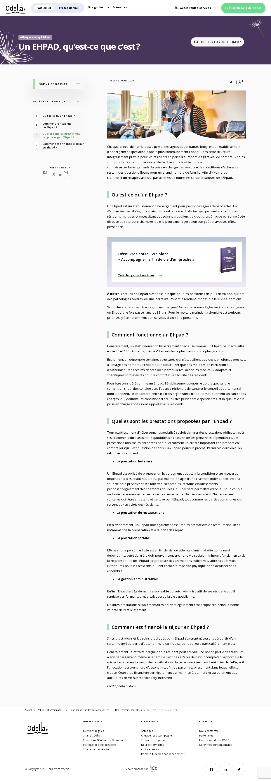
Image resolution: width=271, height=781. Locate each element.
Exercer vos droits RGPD (214, 740)
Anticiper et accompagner (157, 735)
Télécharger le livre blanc (136, 275)
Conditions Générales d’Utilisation (103, 740)
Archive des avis (151, 749)
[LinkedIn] (225, 769)
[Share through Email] (67, 174)
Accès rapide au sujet (50, 101)
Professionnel (69, 8)
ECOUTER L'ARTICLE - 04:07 (217, 42)
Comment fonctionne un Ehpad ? (57, 125)
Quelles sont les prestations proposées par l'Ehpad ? (61, 135)
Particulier (44, 8)
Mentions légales (93, 731)
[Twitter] (239, 769)
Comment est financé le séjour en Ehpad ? (63, 145)
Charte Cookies (92, 735)
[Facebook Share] (46, 174)
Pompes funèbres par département (163, 754)
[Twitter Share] (53, 174)
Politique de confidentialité (99, 744)
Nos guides (96, 7)
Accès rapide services (195, 8)
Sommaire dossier (53, 84)
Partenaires (206, 735)
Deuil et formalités (152, 744)
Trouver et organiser (153, 740)
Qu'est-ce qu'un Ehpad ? (59, 115)
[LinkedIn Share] (60, 174)
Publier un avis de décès (243, 8)
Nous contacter (208, 731)
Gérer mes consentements (215, 744)
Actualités (119, 7)
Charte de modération (96, 749)
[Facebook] (211, 769)
